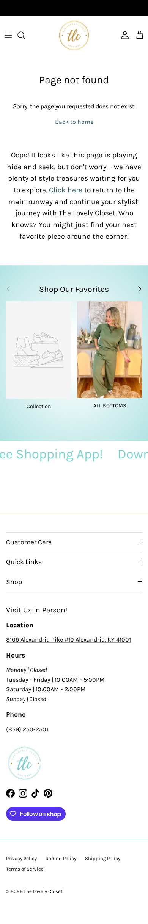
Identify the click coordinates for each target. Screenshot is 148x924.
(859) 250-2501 (27, 729)
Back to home (74, 121)
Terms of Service (25, 869)
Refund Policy (61, 858)
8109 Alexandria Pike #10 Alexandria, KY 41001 (68, 639)
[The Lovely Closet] (74, 35)
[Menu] (8, 35)
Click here (65, 189)
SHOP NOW (100, 8)
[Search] (25, 35)
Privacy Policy (21, 858)
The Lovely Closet (43, 891)
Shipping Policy (102, 858)
